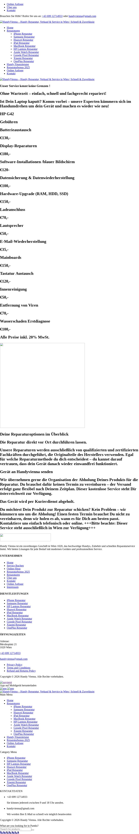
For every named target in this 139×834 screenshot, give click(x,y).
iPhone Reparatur (23, 33)
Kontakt (11, 10)
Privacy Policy (14, 664)
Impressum (12, 587)
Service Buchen (15, 565)
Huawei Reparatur (23, 39)
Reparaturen (13, 30)
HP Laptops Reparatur (25, 49)
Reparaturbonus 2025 (18, 67)
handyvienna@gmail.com (82, 16)
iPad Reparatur (21, 42)
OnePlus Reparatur (24, 61)
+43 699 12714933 (52, 16)
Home (10, 27)
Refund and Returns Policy (21, 670)
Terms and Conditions (18, 667)
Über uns (12, 7)
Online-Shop (14, 568)
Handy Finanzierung (18, 64)
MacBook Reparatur (24, 46)
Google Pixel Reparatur (26, 55)
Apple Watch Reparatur (26, 52)
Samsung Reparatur (24, 36)
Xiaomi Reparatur (23, 58)
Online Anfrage (15, 4)
